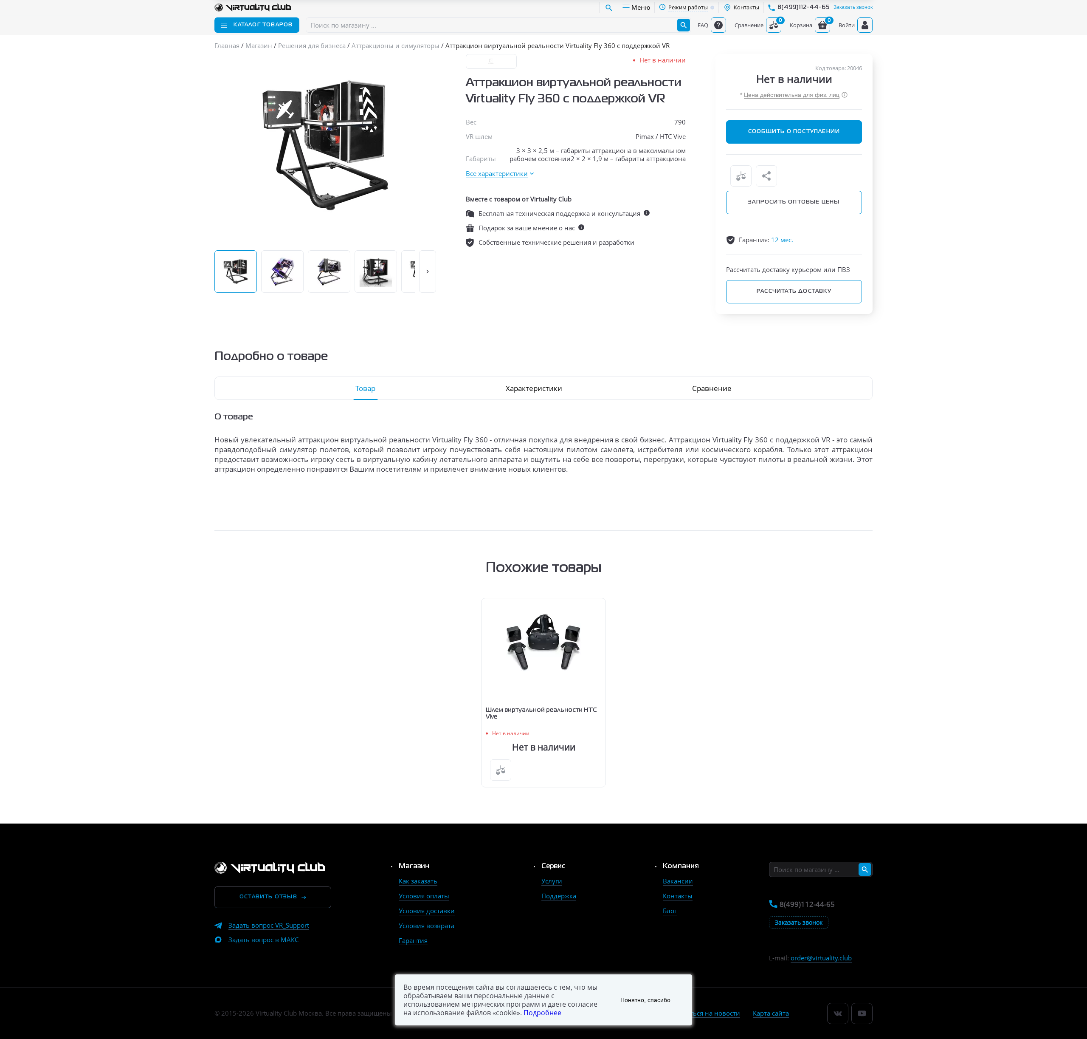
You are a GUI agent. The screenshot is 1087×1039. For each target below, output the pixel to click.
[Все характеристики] (500, 173)
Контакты (678, 896)
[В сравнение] (741, 176)
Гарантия (413, 940)
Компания (681, 866)
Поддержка (558, 896)
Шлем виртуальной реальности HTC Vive (541, 713)
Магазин (414, 866)
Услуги (551, 881)
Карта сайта (771, 1013)
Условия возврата (426, 925)
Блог (670, 910)
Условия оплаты (424, 896)
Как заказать (418, 881)
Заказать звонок (853, 7)
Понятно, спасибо (645, 1000)
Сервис (553, 866)
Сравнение (712, 388)
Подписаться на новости (701, 1013)
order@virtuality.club (821, 958)
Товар (365, 388)
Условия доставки (427, 910)
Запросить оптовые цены (793, 202)
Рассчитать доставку (794, 291)
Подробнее (542, 1012)
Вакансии (678, 881)
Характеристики (534, 388)
